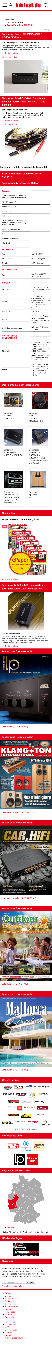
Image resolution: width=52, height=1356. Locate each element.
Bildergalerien (11, 1306)
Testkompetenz (12, 1298)
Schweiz (11, 1227)
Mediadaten (10, 1324)
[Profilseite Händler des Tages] (26, 1250)
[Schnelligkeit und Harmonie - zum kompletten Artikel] (26, 144)
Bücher (8, 1296)
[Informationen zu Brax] (43, 1086)
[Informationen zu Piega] (38, 1115)
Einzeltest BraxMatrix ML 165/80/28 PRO (36, 417)
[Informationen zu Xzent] (19, 1129)
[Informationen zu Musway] (13, 1115)
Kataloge (9, 1309)
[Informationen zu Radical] (7, 1123)
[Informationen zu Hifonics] (9, 1107)
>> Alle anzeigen (9, 57)
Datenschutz (11, 1329)
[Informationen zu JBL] (19, 1109)
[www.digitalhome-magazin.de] (13, 1150)
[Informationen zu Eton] (43, 1094)
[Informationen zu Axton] (30, 1086)
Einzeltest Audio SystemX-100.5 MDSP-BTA (13, 452)
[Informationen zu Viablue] (45, 1123)
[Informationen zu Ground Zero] (26, 1101)
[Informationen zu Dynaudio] (8, 1094)
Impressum (10, 1322)
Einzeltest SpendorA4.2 (33, 495)
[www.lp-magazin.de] (19, 1164)
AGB (7, 1327)
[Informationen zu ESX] (32, 1095)
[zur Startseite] (28, 5)
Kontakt (8, 1335)
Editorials (9, 1317)
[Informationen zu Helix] (38, 1102)
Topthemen (10, 1314)
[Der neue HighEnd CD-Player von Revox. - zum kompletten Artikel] (26, 77)
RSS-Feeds (10, 1312)
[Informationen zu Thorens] (33, 1122)
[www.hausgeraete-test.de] (26, 1150)
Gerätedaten (11, 1304)
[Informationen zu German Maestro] (13, 1102)
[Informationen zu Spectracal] (20, 1122)
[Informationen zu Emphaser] (21, 1094)
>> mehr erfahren (10, 579)
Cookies (8, 1332)
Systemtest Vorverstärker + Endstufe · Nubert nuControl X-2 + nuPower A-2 (12, 497)
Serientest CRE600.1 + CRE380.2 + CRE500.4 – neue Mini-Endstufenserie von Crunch (38, 456)
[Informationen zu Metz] (42, 1108)
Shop (7, 1293)
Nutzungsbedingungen (15, 1337)
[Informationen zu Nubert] (26, 1116)
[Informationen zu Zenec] (32, 1129)
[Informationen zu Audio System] (18, 1088)
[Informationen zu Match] (29, 1107)
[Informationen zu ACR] (7, 1088)
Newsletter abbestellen (13, 1286)
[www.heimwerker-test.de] (38, 1150)
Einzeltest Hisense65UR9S (8, 416)
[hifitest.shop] (32, 1164)
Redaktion (9, 1301)
